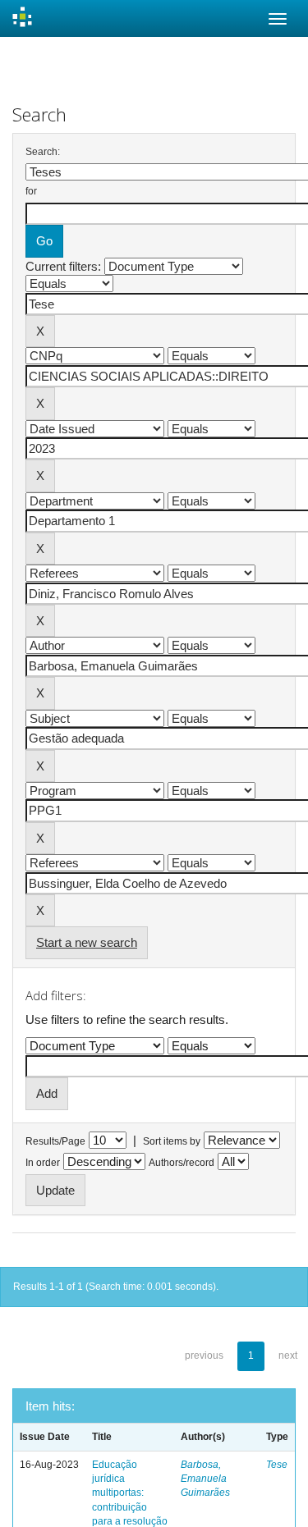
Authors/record (181, 1162)
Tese (276, 1464)
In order (42, 1162)
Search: (42, 152)
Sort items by (171, 1141)
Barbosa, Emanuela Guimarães (205, 1478)
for (31, 191)
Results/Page (55, 1141)
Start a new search (86, 942)
